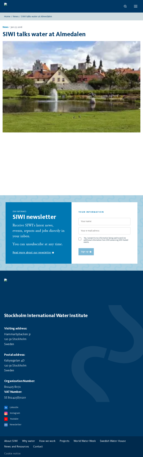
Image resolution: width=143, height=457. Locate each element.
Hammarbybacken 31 (17, 334)
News (16, 16)
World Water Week (85, 441)
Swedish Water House (113, 441)
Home (7, 16)
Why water (28, 441)
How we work (47, 441)
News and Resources (16, 446)
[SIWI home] (71, 282)
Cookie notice (12, 453)
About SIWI (11, 441)
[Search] (125, 6)
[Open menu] (136, 6)
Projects (64, 441)
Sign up (85, 251)
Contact (38, 446)
